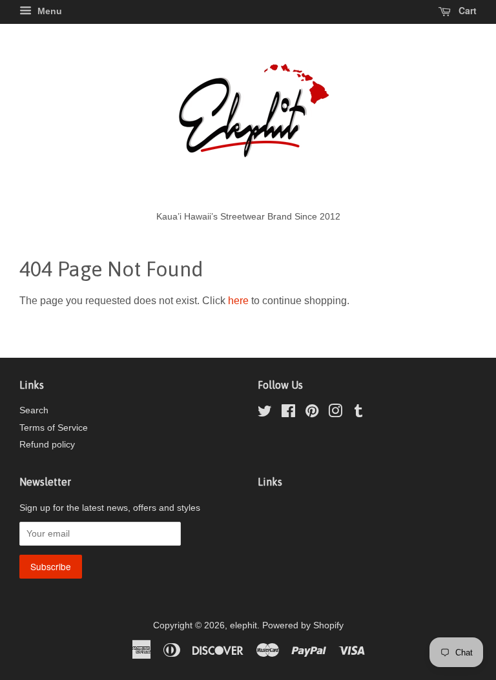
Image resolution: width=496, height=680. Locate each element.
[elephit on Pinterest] (312, 413)
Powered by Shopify (303, 625)
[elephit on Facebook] (288, 413)
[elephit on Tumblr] (358, 413)
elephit (243, 625)
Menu (48, 11)
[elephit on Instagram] (335, 413)
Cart (466, 10)
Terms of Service (53, 428)
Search (33, 410)
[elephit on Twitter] (265, 413)
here (238, 300)
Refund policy (47, 444)
